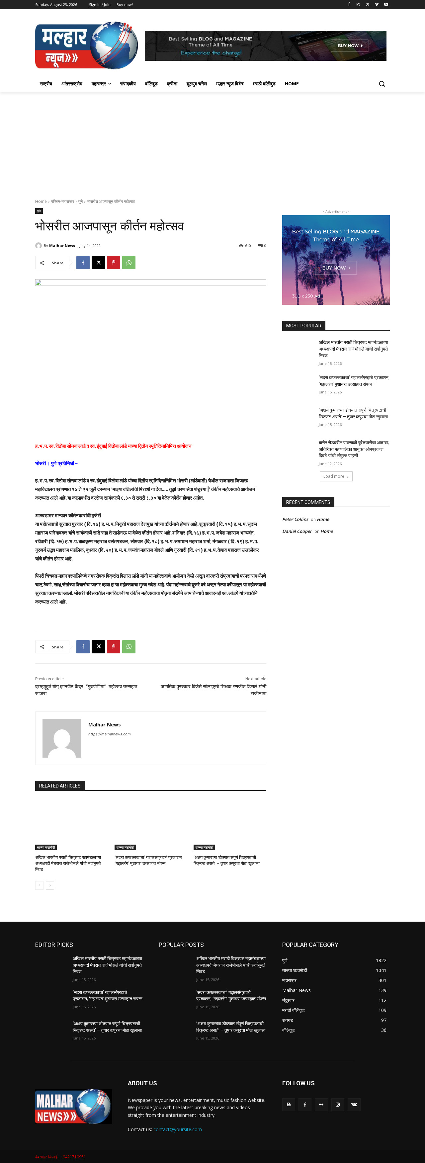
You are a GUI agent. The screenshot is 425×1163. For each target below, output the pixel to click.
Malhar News (62, 245)
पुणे (80, 201)
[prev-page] (39, 885)
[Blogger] (288, 1104)
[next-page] (50, 885)
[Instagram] (358, 5)
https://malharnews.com (109, 734)
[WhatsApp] (128, 262)
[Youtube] (386, 5)
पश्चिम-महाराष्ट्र (62, 201)
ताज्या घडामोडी (46, 847)
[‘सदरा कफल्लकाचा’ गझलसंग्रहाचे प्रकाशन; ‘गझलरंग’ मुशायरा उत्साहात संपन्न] (151, 824)
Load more (333, 476)
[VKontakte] (354, 1104)
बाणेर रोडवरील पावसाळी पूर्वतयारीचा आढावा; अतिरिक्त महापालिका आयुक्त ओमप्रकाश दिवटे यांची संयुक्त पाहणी (354, 449)
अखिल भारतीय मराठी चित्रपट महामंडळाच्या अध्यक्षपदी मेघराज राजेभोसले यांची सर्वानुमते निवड (68, 863)
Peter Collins (295, 519)
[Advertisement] (212, 141)
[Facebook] (349, 5)
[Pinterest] (113, 262)
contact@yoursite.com (177, 1129)
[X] (368, 5)
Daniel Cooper (297, 531)
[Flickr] (321, 1104)
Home (41, 201)
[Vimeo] (377, 5)
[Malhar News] (39, 245)
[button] (382, 84)
